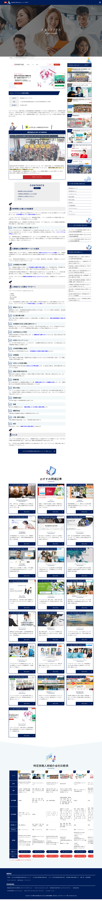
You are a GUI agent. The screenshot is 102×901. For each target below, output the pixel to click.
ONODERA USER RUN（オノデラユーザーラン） (60, 887)
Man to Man (71, 199)
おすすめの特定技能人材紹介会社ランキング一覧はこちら (37, 451)
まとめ (19, 199)
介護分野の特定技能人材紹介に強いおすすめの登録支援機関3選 (80, 235)
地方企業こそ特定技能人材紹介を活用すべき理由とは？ (80, 290)
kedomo (71, 202)
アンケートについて (11, 880)
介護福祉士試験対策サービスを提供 (27, 193)
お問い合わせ (20, 880)
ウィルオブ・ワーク (50, 890)
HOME (8, 877)
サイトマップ (27, 880)
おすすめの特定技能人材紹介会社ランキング (21, 877)
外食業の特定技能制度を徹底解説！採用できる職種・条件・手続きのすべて (80, 280)
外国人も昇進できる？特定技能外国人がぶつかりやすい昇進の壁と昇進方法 (80, 271)
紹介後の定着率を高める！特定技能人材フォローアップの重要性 (80, 294)
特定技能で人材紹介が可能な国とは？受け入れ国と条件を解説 (80, 266)
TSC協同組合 (72, 205)
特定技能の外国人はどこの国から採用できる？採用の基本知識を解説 (79, 257)
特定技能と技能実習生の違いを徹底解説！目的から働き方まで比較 (80, 276)
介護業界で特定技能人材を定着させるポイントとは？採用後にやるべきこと (80, 285)
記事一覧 (82, 877)
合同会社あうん (72, 191)
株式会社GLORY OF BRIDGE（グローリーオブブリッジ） (20, 887)
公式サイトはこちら (37, 177)
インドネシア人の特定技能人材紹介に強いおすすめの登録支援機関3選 (80, 230)
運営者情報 (88, 877)
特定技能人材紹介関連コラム (72, 877)
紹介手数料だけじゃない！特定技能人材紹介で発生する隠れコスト (80, 299)
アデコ (70, 211)
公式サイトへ (25, 856)
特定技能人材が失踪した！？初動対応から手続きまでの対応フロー (80, 262)
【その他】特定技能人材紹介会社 (39, 877)
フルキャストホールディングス (41, 887)
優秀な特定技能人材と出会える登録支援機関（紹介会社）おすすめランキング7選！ (51, 895)
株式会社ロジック (73, 188)
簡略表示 (37, 188)
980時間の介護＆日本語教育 (25, 191)
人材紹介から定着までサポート (26, 196)
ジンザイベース (72, 194)
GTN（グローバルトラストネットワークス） (34, 890)
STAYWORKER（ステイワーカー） (15, 890)
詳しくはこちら (24, 851)
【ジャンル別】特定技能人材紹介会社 (56, 877)
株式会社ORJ (76, 887)
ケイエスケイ (72, 214)
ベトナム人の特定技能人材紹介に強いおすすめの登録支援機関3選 (80, 240)
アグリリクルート (73, 208)
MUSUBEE (71, 196)
